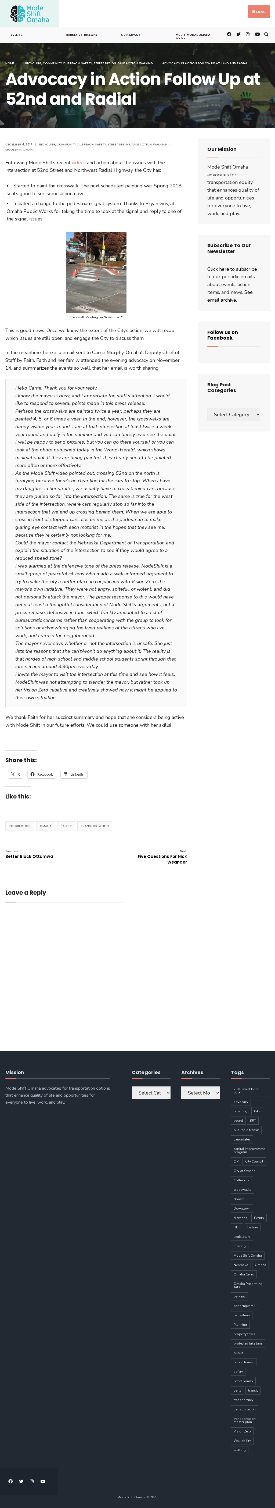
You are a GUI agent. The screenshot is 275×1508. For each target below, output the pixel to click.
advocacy (241, 1102)
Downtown (242, 1208)
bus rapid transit (246, 1130)
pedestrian (242, 1315)
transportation (95, 826)
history (252, 1227)
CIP (236, 1161)
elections (240, 1218)
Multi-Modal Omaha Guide (193, 36)
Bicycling (33, 63)
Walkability (242, 1441)
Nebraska (241, 1265)
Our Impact (130, 35)
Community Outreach (61, 63)
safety (66, 826)
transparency (243, 1400)
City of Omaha (244, 1171)
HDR (237, 1227)
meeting (240, 1246)
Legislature (242, 1237)
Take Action (127, 63)
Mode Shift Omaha (248, 1255)
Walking (146, 63)
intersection (20, 826)
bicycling (240, 1111)
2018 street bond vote (246, 1091)
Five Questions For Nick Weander (162, 857)
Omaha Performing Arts (248, 1285)
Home (10, 63)
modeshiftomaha (20, 149)
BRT (253, 1120)
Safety (86, 63)
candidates (242, 1139)
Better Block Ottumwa (29, 854)
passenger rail (244, 1306)
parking (239, 1296)
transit (253, 1390)
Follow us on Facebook (222, 335)
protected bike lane (248, 1343)
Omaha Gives (244, 1274)
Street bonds (243, 1381)
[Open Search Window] (266, 33)
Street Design (104, 63)
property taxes (244, 1334)
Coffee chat (242, 1180)
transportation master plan (245, 1420)
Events (16, 35)
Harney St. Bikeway (81, 35)
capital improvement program (249, 1150)
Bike (257, 1111)
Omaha (46, 826)
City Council (254, 1161)
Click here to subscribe (232, 269)
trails (237, 1390)
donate (239, 1199)
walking (240, 1450)
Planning (240, 1324)
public (238, 1353)
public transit (244, 1362)
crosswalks (242, 1190)
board (238, 1120)
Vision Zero (242, 1431)
